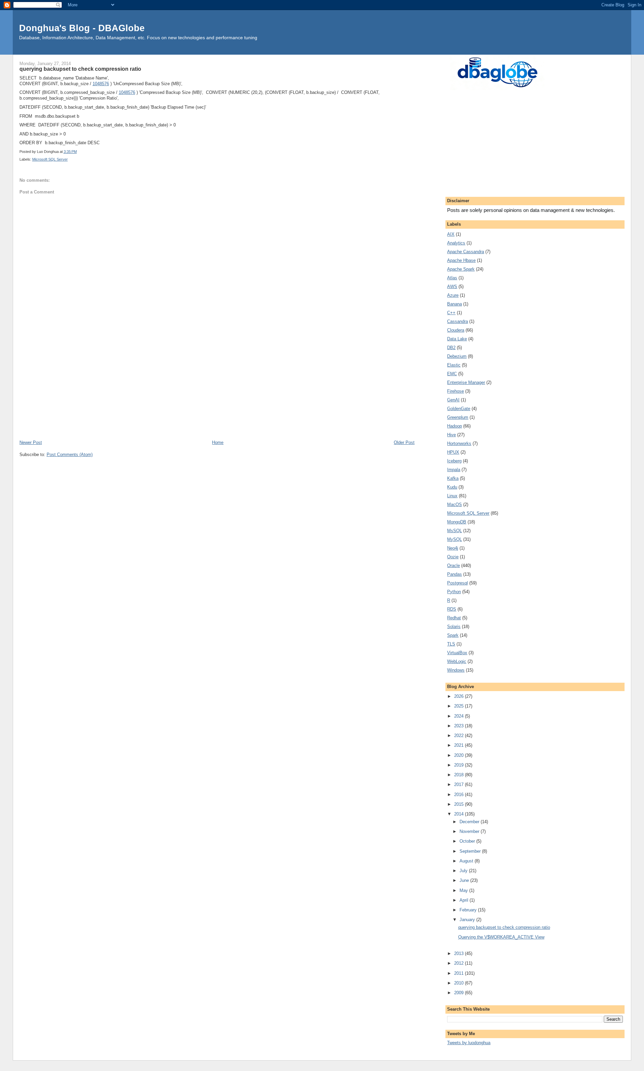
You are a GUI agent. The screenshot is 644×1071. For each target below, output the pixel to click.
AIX (450, 234)
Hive (451, 434)
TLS (451, 643)
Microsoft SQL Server (50, 159)
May (464, 890)
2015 (459, 804)
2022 (459, 735)
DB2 (451, 347)
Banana (454, 303)
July (464, 870)
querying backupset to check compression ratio (504, 927)
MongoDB (456, 521)
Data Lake (457, 338)
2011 (459, 973)
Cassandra (457, 321)
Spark (453, 635)
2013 (459, 953)
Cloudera (455, 330)
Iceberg (454, 460)
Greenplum (457, 417)
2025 (459, 706)
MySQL (454, 539)
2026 (459, 696)
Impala (453, 469)
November (470, 831)
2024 (459, 716)
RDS (451, 609)
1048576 (101, 83)
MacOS (454, 504)
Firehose (455, 391)
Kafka (453, 478)
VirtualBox (457, 652)
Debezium (457, 356)
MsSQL (454, 530)
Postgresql (457, 582)
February (469, 909)
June (465, 880)
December (470, 821)
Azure (453, 295)
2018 (459, 774)
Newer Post (30, 442)
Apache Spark (461, 269)
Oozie (453, 556)
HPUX (453, 452)
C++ (451, 312)
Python (454, 591)
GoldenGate (458, 408)
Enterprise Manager (466, 382)
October (468, 841)
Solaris (454, 626)
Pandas (454, 574)
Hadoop (454, 426)
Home (217, 442)
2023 (459, 725)
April (465, 900)
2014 (459, 813)
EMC (452, 373)
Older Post (404, 442)
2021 (459, 745)
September (471, 851)
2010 (459, 982)
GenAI (453, 399)
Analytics (456, 242)
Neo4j (452, 548)
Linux (452, 495)
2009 (459, 992)
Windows (456, 670)
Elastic (454, 365)
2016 (459, 794)
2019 (459, 765)
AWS (452, 286)
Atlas (452, 277)
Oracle (453, 565)
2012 (459, 963)
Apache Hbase (461, 260)
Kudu (452, 487)
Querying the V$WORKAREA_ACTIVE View (501, 937)
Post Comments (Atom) (70, 454)
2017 (459, 784)
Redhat (454, 617)
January (468, 919)
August (467, 860)
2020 (459, 755)
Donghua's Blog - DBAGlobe (82, 28)
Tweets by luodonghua (468, 1042)
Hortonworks (459, 443)
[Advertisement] (217, 389)
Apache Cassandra (465, 251)
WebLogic (456, 661)
